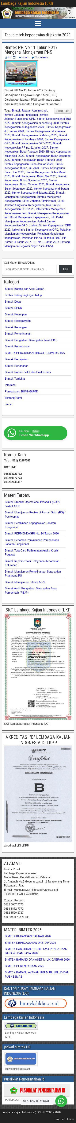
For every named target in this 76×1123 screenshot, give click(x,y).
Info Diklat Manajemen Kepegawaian (26, 217)
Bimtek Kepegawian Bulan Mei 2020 (34, 176)
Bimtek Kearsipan (16, 314)
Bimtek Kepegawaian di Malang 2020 (34, 135)
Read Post (62, 110)
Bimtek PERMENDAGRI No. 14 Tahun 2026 (32, 533)
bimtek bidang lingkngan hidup (23, 295)
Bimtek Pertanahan (16, 365)
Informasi (10, 385)
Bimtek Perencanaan (17, 346)
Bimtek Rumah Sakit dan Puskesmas (28, 372)
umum (25, 57)
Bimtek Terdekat (15, 378)
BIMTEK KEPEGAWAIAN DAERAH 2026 (30, 942)
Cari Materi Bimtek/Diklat (19, 262)
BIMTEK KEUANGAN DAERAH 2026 (28, 936)
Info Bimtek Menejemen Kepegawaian (45, 213)
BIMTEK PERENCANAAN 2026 (24, 966)
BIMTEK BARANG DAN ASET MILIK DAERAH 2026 (37, 959)
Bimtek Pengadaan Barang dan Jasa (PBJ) (31, 340)
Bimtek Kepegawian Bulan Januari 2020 (28, 164)
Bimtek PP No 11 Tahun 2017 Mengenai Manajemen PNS (31, 50)
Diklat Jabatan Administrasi (39, 200)
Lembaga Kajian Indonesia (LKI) (27, 3)
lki (9, 57)
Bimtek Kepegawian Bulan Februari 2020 (37, 159)
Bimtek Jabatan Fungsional (21, 114)
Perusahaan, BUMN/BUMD (21, 391)
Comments (41, 57)
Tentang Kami (13, 397)
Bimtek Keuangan (16, 327)
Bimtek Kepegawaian (18, 320)
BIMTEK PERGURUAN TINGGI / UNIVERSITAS (35, 353)
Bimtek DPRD (13, 308)
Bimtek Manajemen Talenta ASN (25, 582)
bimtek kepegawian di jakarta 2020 (33, 192)
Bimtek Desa (13, 301)
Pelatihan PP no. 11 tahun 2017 (41, 237)
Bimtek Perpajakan (16, 359)
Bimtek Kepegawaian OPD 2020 (31, 143)
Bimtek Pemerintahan (18, 333)
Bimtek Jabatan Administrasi (29, 110)
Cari (65, 269)
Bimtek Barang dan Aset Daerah (24, 288)
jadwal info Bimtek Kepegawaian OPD (35, 229)
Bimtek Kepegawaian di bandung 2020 (35, 123)
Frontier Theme (64, 1119)
